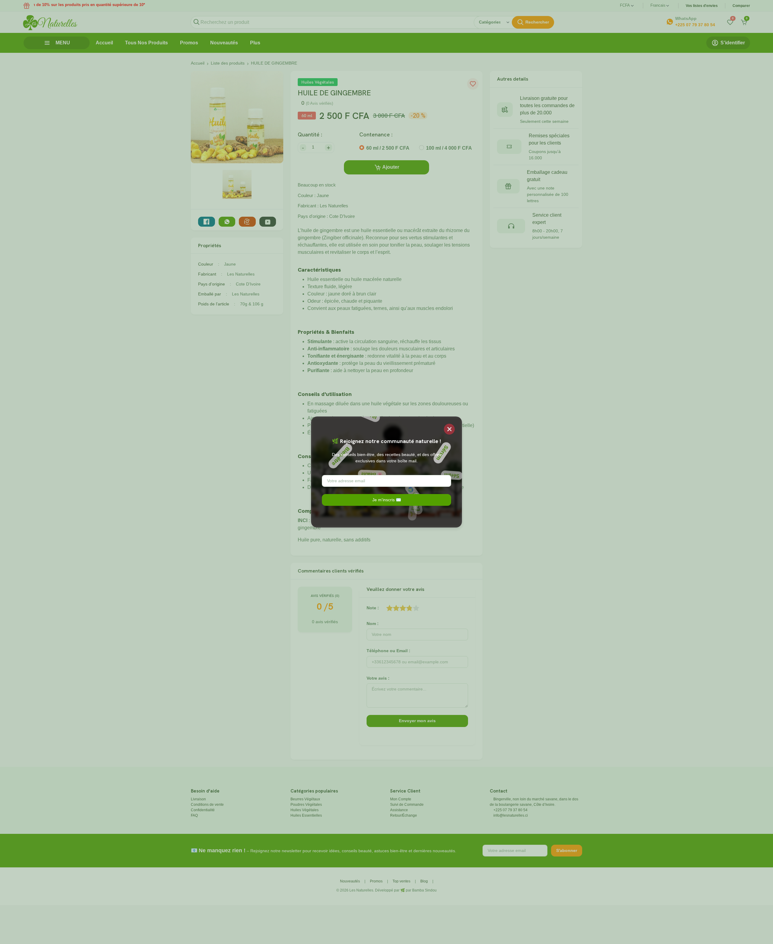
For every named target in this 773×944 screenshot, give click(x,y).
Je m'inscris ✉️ (386, 499)
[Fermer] (449, 429)
